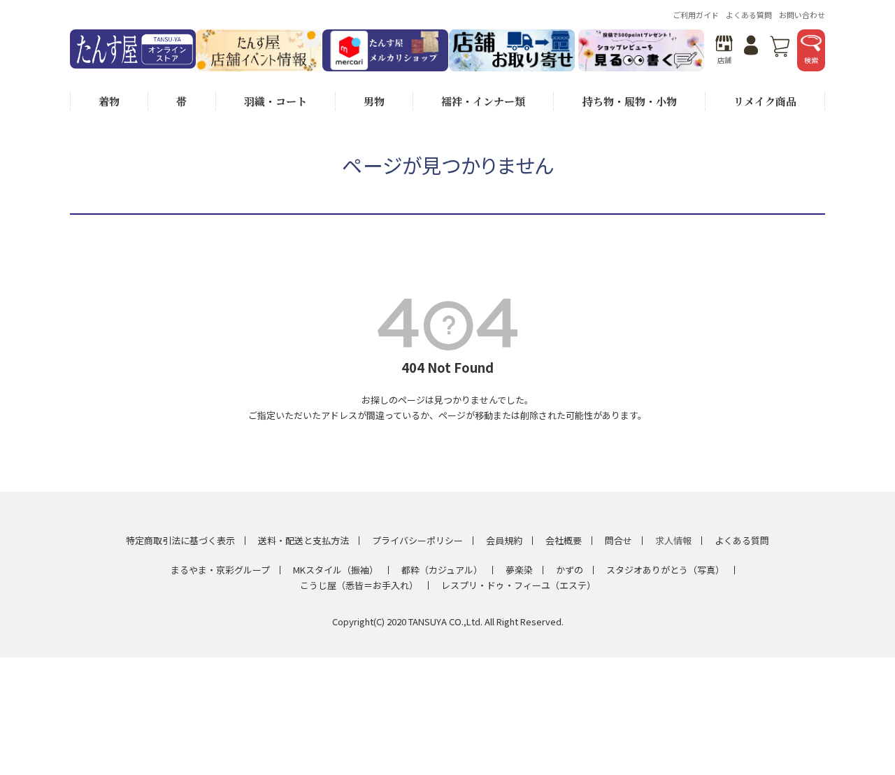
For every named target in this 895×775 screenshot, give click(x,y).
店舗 (724, 60)
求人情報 (673, 540)
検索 (811, 60)
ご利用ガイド (696, 14)
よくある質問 (749, 14)
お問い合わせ (802, 14)
